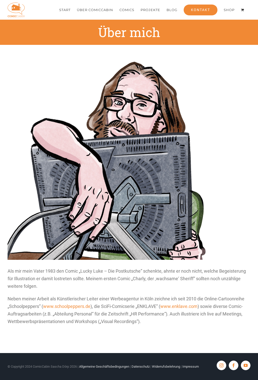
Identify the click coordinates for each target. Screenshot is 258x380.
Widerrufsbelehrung (166, 366)
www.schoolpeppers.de (66, 306)
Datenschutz (141, 366)
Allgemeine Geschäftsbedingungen (104, 366)
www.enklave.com (179, 306)
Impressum (190, 366)
